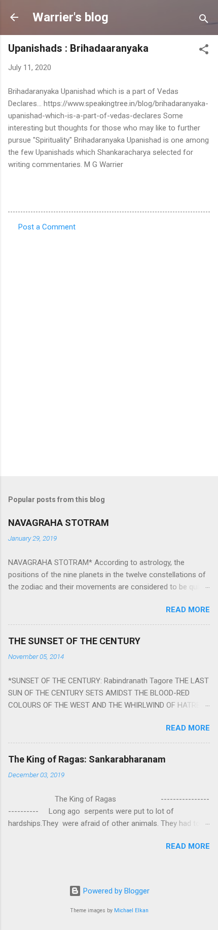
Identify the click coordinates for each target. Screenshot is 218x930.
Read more (188, 609)
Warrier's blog (70, 17)
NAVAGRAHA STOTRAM (58, 522)
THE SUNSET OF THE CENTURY (74, 641)
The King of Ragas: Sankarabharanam (87, 759)
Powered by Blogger (115, 890)
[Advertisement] (109, 351)
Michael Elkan (131, 910)
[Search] (204, 20)
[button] (204, 51)
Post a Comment (47, 226)
